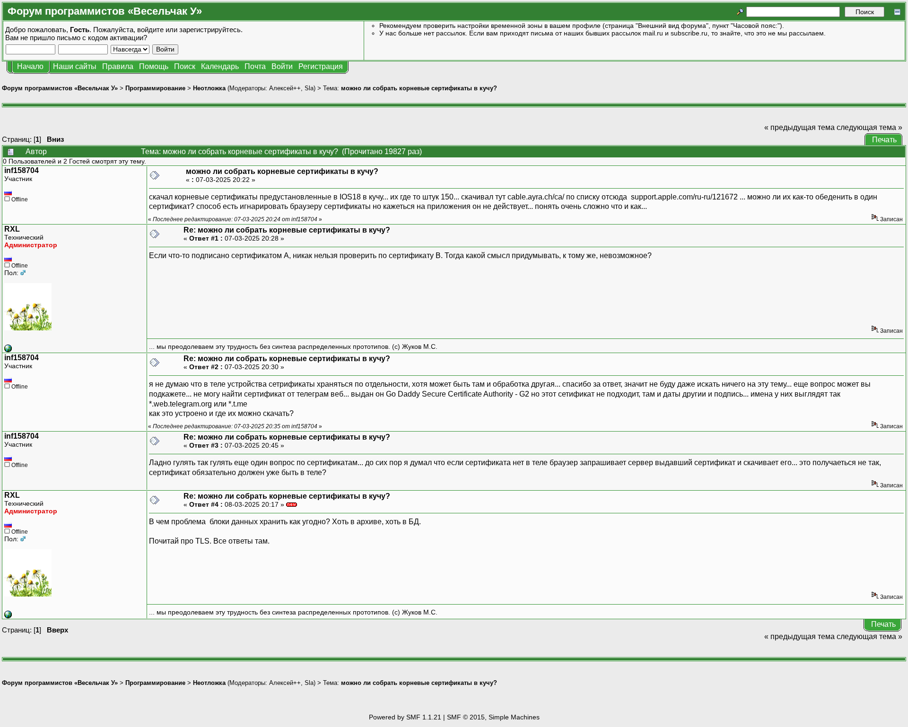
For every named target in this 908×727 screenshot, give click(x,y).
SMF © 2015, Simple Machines (493, 717)
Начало (30, 66)
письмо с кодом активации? (102, 38)
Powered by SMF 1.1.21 (405, 717)
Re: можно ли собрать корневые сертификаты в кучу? (286, 230)
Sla (309, 88)
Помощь (153, 66)
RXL (12, 229)
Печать (884, 140)
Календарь (220, 66)
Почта (255, 66)
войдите (150, 30)
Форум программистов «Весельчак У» (60, 88)
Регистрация (320, 66)
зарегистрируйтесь (210, 30)
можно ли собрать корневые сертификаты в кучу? (419, 88)
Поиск (184, 66)
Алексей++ (285, 88)
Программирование (155, 88)
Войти (282, 66)
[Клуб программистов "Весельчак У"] (8, 350)
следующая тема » (869, 127)
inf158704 (21, 170)
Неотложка (209, 88)
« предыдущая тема (799, 127)
